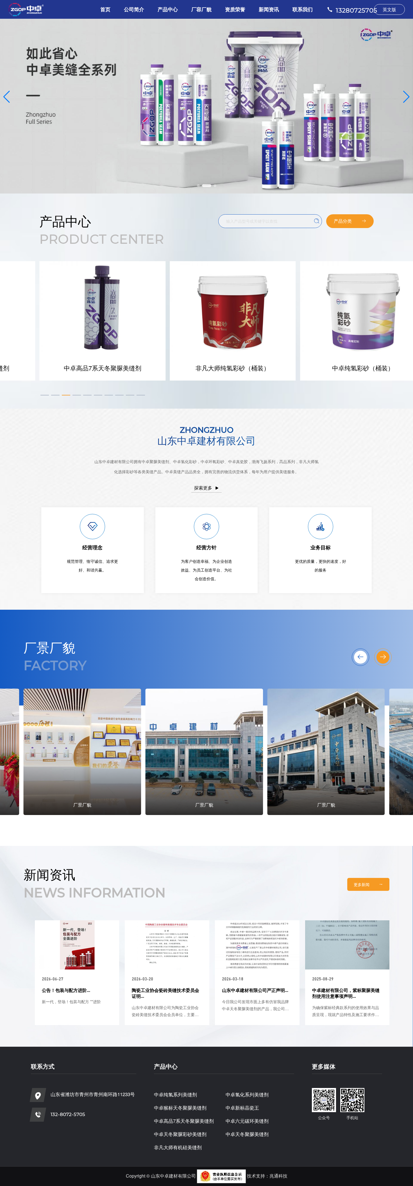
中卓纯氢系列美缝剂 (175, 1094)
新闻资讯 (269, 9)
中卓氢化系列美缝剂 (247, 1094)
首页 (105, 9)
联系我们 (302, 9)
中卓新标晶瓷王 (242, 1107)
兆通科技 (278, 1176)
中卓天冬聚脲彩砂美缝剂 (180, 1133)
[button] (198, 185)
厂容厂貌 (201, 9)
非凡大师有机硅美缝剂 (178, 1147)
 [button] (360, 657)
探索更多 (206, 487)
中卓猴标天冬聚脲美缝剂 (180, 1107)
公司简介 (134, 9)
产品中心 (168, 9)
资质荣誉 (235, 9)
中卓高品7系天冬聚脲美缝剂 (184, 1120)
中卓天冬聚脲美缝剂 (247, 1133)
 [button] (383, 657)
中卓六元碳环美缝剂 (247, 1120)
